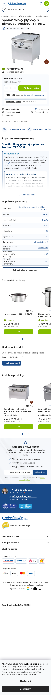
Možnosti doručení (14, 72)
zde (13, 675)
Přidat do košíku (31, 88)
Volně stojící (43, 248)
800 (46, 225)
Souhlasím (25, 689)
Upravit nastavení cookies (31, 585)
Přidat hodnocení (11, 363)
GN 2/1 (7, 163)
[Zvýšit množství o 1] (15, 88)
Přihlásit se (40, 472)
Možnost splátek (13, 102)
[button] (49, 312)
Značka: (6, 121)
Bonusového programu (34, 95)
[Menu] (4, 3)
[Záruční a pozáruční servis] (46, 61)
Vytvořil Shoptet (17, 588)
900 (46, 231)
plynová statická (41, 242)
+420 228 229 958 (22, 490)
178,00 (45, 220)
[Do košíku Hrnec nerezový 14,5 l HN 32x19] (18, 331)
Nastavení (25, 681)
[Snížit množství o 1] (6, 88)
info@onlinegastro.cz (24, 496)
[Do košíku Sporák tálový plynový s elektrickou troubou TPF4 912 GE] (18, 426)
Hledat (5, 9)
